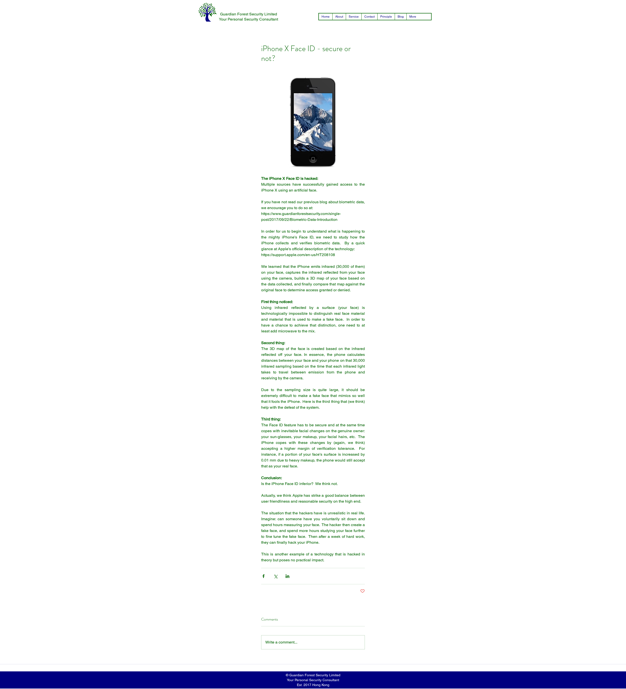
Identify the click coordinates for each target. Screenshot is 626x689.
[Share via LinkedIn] (287, 576)
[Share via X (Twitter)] (275, 576)
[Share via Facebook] (263, 576)
